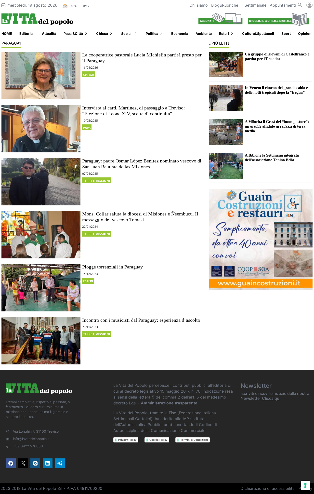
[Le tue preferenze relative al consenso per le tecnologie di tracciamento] (305, 485)
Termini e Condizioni (194, 439)
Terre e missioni (96, 181)
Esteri (88, 281)
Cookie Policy (158, 439)
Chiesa (88, 75)
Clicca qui (271, 398)
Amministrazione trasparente (169, 403)
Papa (87, 128)
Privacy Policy (127, 439)
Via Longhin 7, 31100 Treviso (36, 431)
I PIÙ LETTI (219, 43)
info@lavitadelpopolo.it (31, 439)
